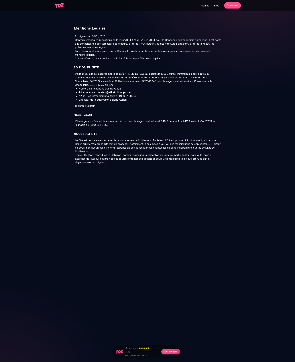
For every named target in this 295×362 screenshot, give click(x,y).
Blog (216, 5)
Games (205, 5)
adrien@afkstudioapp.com (114, 92)
